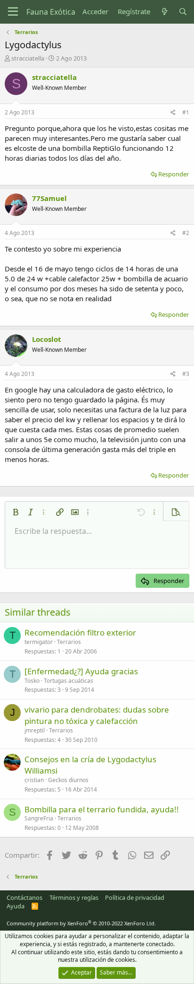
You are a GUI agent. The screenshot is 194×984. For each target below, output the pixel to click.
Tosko (32, 681)
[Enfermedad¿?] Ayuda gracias (81, 671)
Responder (173, 174)
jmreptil (34, 730)
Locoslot (46, 339)
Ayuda (15, 906)
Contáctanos (24, 897)
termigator (38, 642)
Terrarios (69, 642)
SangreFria (38, 818)
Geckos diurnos (68, 780)
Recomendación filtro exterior (80, 632)
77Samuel (49, 198)
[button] (15, 512)
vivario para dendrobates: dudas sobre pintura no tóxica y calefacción (96, 715)
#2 (185, 233)
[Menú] (13, 12)
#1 (185, 112)
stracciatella (27, 58)
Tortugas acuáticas (68, 681)
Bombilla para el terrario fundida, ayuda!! (101, 809)
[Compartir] (173, 112)
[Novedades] (164, 11)
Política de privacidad (134, 897)
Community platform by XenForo (81, 923)
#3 (185, 374)
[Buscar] (183, 11)
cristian (34, 780)
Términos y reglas (73, 897)
